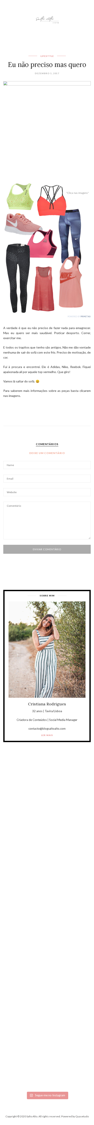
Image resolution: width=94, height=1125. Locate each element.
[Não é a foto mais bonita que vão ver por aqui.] (47, 909)
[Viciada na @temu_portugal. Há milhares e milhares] (47, 1063)
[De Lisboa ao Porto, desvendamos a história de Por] (47, 858)
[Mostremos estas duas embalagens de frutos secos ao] (47, 1012)
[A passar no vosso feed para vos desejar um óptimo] (47, 807)
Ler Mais (47, 735)
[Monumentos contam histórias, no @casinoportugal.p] (47, 961)
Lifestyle (47, 56)
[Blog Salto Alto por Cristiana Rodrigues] (47, 19)
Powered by (75, 1116)
